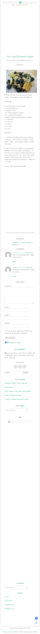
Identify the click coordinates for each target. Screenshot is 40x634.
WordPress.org (9, 609)
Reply (14, 261)
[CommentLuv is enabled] (14, 343)
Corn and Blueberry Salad (20, 56)
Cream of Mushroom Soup (13, 395)
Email (7, 315)
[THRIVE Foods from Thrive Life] (20, 417)
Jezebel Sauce (9, 387)
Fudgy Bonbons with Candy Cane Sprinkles (18, 391)
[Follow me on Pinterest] (20, 367)
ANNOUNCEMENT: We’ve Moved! (16, 383)
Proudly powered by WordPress (10, 632)
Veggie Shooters (27, 242)
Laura (28, 253)
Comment (8, 286)
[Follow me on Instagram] (24, 367)
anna (28, 267)
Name (7, 307)
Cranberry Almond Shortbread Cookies (16, 399)
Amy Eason (12, 60)
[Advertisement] (20, 29)
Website (7, 323)
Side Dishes (31, 233)
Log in (7, 597)
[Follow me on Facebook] (16, 367)
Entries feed (8, 601)
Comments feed (9, 605)
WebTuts (35, 632)
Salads (24, 233)
